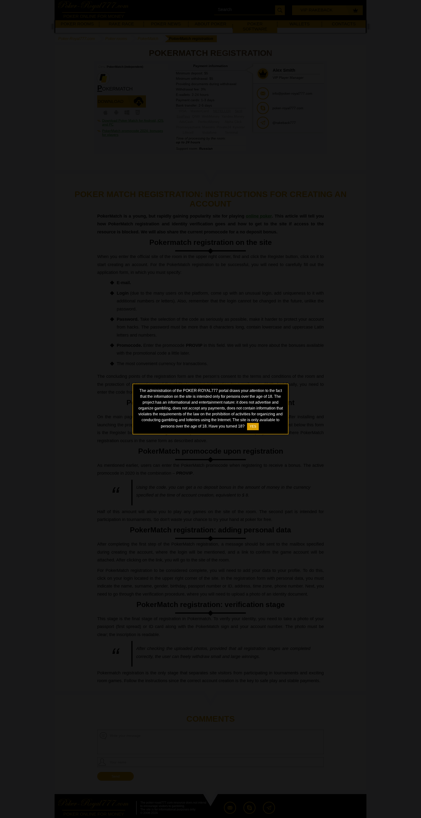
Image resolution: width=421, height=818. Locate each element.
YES (253, 426)
